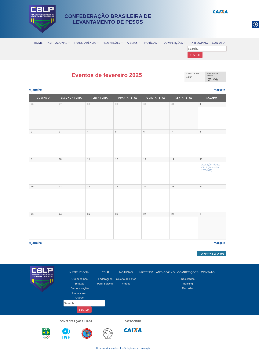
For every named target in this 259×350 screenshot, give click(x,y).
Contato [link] (208, 272)
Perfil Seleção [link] (105, 283)
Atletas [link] (132, 42)
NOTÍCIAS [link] (151, 42)
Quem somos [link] (79, 278)
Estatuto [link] (79, 283)
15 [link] (201, 159)
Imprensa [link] (146, 272)
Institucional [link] (57, 42)
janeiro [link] (35, 89)
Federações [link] (112, 42)
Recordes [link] (188, 288)
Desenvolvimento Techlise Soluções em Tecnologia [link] (123, 348)
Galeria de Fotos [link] (126, 278)
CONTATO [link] (218, 42)
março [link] (219, 89)
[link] (42, 18)
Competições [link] (188, 272)
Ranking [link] (188, 283)
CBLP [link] (105, 272)
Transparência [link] (85, 42)
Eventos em (192, 73)
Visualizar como (212, 74)
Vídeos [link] (126, 283)
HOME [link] (38, 42)
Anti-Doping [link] (199, 42)
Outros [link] (79, 297)
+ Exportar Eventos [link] (211, 253)
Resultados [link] (188, 278)
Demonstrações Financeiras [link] (80, 291)
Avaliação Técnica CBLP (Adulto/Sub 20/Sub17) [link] (210, 167)
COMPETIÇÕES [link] (174, 42)
